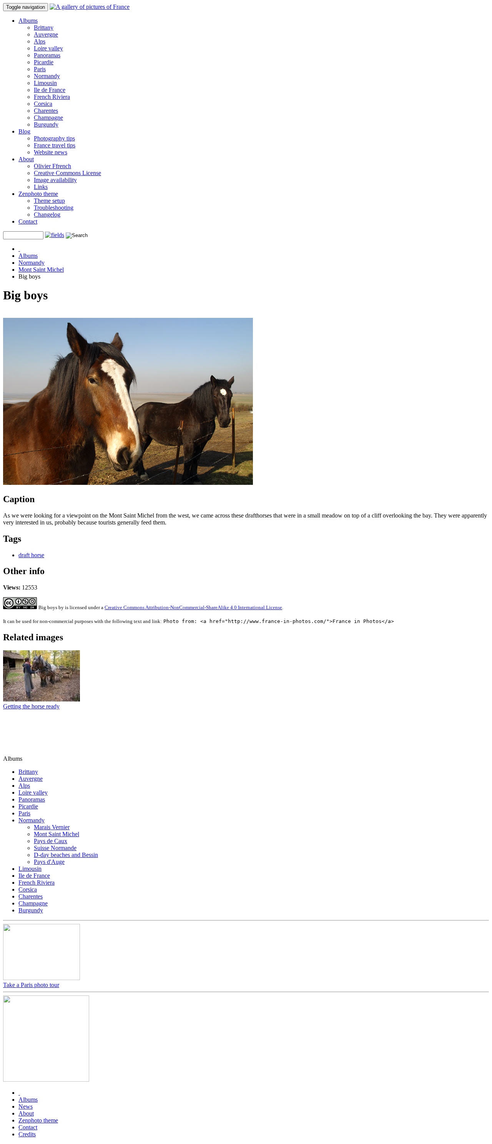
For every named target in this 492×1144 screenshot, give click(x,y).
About (26, 159)
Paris (40, 69)
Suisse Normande (55, 848)
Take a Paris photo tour (31, 985)
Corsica (43, 103)
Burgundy (46, 124)
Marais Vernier (52, 827)
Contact (27, 221)
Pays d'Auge (49, 861)
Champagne (48, 117)
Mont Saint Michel (41, 269)
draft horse (31, 555)
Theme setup (49, 200)
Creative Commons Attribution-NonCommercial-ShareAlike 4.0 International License (193, 607)
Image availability (55, 180)
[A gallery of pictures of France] (90, 6)
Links (41, 187)
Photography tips (54, 138)
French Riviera (52, 97)
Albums (28, 20)
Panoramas (47, 55)
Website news (50, 152)
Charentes (46, 110)
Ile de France (49, 90)
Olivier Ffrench (52, 166)
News (25, 1106)
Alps (39, 41)
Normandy (47, 76)
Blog (24, 131)
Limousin (45, 83)
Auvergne (46, 34)
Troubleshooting (53, 207)
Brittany (43, 27)
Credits (27, 1134)
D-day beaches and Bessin (66, 855)
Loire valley (48, 48)
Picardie (43, 62)
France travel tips (54, 145)
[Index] (19, 249)
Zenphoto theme (38, 193)
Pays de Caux (50, 841)
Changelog (47, 214)
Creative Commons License (67, 173)
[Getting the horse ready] (41, 699)
